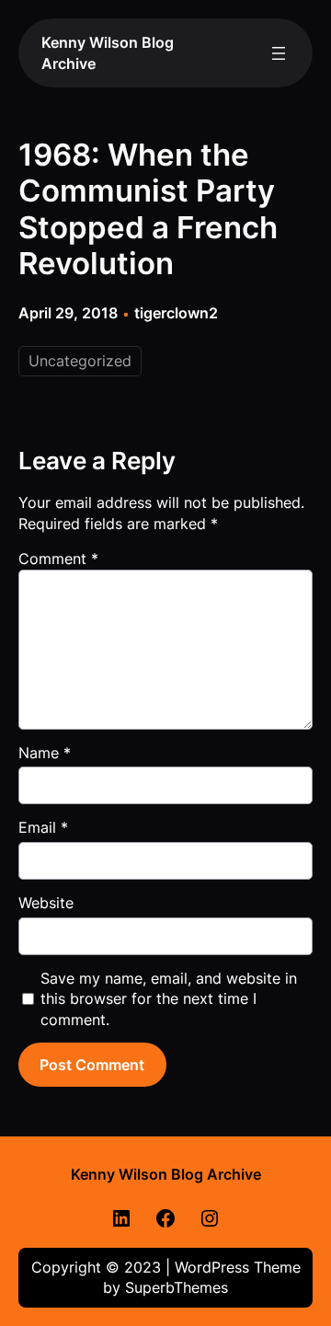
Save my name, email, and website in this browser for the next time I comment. (168, 999)
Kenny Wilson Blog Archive (166, 1174)
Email (43, 827)
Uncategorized (80, 361)
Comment (58, 558)
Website (46, 903)
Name (44, 753)
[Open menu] (279, 53)
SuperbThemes (176, 1287)
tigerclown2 (176, 313)
